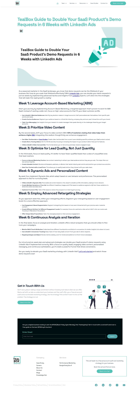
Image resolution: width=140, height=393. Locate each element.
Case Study (40, 363)
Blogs (38, 373)
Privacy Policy (18, 385)
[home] (17, 3)
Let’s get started (86, 251)
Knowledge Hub (41, 375)
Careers (39, 365)
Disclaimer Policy (30, 385)
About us (39, 368)
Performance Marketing (67, 363)
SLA (64, 385)
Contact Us (104, 3)
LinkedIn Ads (74, 93)
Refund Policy (42, 385)
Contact (39, 370)
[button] (64, 3)
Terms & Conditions (55, 385)
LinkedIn (76, 96)
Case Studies (94, 3)
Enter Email (27, 332)
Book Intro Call (118, 3)
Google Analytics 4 (65, 365)
